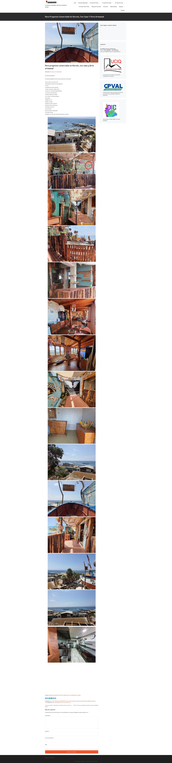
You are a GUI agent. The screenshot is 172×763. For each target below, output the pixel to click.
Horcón (67, 701)
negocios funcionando (81, 701)
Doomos (52, 757)
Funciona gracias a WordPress (79, 761)
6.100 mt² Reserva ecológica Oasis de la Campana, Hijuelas (85, 705)
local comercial (72, 701)
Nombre (47, 731)
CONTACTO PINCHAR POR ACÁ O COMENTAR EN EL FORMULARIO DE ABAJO (65, 695)
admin (60, 71)
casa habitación (62, 701)
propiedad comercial (90, 701)
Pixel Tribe (96, 761)
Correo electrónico (49, 738)
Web (46, 744)
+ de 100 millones (54, 701)
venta (46, 702)
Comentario (48, 715)
